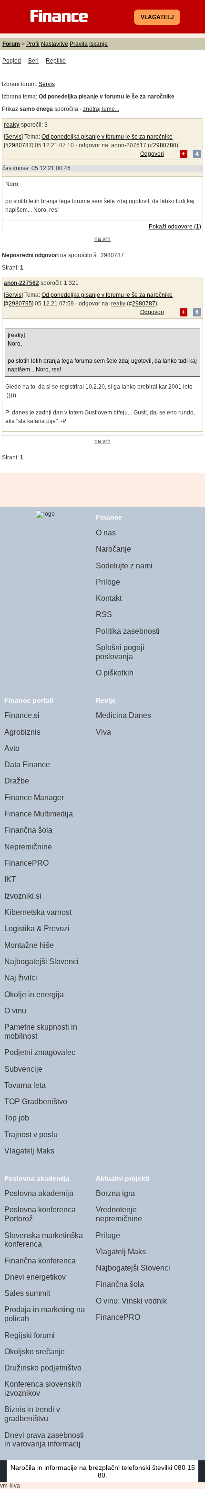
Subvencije (23, 1069)
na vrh (102, 239)
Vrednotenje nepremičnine (119, 1214)
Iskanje (98, 44)
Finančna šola (28, 830)
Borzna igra (115, 1193)
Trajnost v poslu (31, 1134)
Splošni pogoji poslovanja (120, 652)
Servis (47, 84)
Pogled (11, 60)
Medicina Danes (123, 715)
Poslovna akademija (38, 1193)
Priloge (108, 582)
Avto (12, 748)
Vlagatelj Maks (29, 1151)
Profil (33, 44)
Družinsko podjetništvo (43, 1368)
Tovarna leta (25, 1085)
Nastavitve (54, 44)
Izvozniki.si (22, 896)
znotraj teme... (101, 109)
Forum (11, 44)
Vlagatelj (157, 17)
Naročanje (113, 549)
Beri (33, 60)
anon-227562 (21, 283)
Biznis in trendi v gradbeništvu (32, 1414)
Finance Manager (34, 797)
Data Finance (27, 765)
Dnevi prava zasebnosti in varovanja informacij (44, 1439)
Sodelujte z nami (124, 566)
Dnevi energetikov (35, 1277)
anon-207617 (128, 145)
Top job (16, 1118)
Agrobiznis (22, 732)
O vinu (15, 1011)
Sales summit (27, 1293)
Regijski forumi (29, 1335)
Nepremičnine (28, 847)
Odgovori (152, 154)
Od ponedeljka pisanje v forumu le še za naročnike (107, 136)
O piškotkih (114, 673)
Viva (103, 732)
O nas (106, 533)
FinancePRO (26, 863)
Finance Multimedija (38, 814)
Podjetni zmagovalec (39, 1052)
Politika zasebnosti (128, 631)
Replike (56, 60)
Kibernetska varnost (38, 912)
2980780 (164, 145)
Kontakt (109, 598)
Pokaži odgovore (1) (175, 226)
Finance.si (22, 715)
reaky (12, 124)
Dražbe (16, 781)
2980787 (20, 145)
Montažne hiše (29, 945)
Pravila (79, 44)
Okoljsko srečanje (34, 1352)
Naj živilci (20, 978)
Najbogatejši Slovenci (41, 961)
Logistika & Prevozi (37, 928)
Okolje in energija (34, 994)
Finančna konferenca (40, 1261)
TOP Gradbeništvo (35, 1102)
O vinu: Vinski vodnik (131, 1301)
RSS (104, 614)
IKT (10, 879)
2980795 (20, 303)
